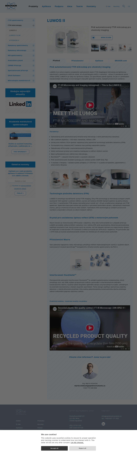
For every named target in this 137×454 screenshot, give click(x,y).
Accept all (54, 448)
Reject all (82, 448)
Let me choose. (77, 442)
